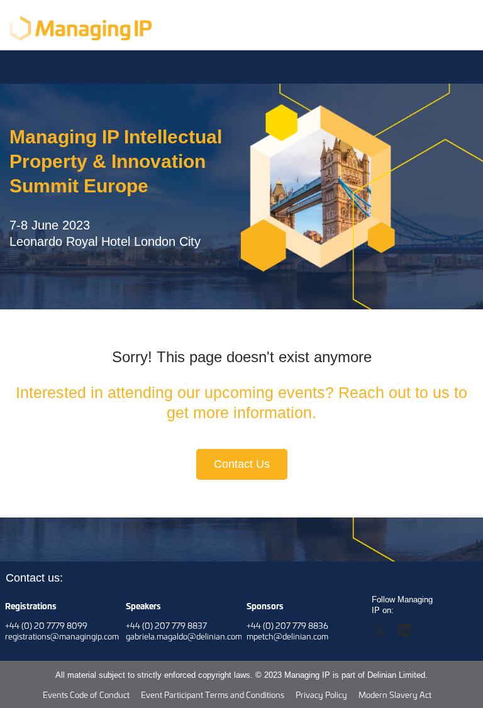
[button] (384, 634)
